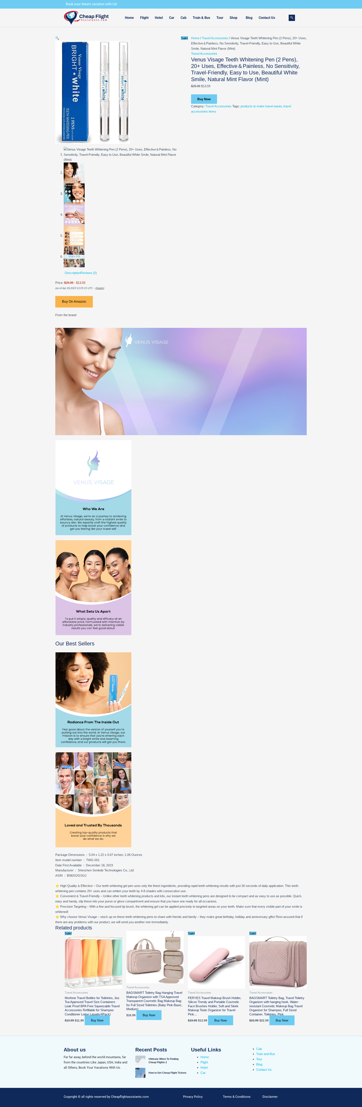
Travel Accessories (215, 38)
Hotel (159, 18)
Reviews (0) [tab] (88, 273)
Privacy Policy (193, 1097)
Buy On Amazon (74, 301)
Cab (183, 18)
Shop (233, 18)
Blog (249, 18)
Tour (219, 18)
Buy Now (204, 99)
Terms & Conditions (237, 1097)
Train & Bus (201, 18)
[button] (234, 18)
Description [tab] (72, 273)
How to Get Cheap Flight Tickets (167, 1072)
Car (171, 18)
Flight (144, 18)
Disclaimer (270, 1097)
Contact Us (267, 18)
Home (129, 18)
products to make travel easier (261, 106)
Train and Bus (265, 1054)
